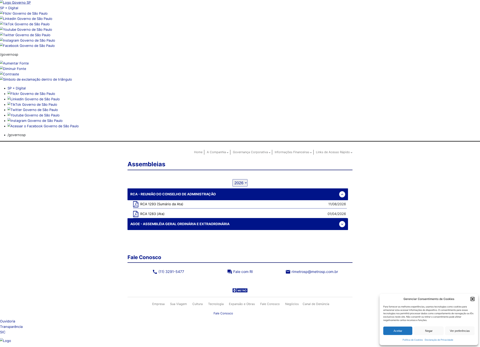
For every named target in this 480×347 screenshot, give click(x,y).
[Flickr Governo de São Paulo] (31, 94)
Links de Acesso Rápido (333, 152)
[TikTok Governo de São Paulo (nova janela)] (25, 24)
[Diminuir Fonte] (13, 69)
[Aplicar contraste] (9, 74)
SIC (2, 332)
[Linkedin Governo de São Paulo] (34, 99)
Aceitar (398, 330)
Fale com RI (240, 271)
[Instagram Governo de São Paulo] (27, 40)
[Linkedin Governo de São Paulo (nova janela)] (26, 19)
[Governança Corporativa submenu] (270, 152)
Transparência (11, 327)
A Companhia (216, 152)
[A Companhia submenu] (228, 152)
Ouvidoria (7, 321)
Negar (429, 330)
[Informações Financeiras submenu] (311, 152)
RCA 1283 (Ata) (152, 214)
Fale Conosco (223, 313)
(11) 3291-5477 (168, 271)
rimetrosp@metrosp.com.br (311, 271)
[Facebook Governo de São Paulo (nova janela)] (27, 46)
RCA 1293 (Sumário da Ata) (161, 204)
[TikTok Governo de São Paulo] (32, 104)
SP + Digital (9, 8)
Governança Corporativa (250, 152)
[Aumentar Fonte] (14, 63)
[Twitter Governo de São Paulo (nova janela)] (25, 35)
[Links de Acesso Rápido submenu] (351, 152)
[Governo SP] (15, 2)
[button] (472, 299)
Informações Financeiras (292, 152)
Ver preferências (460, 330)
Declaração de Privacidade (439, 339)
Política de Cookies (413, 339)
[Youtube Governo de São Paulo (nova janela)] (26, 29)
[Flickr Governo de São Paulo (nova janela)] (24, 13)
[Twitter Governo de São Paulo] (33, 110)
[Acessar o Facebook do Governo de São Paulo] (43, 126)
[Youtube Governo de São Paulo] (34, 115)
